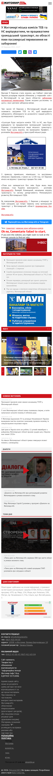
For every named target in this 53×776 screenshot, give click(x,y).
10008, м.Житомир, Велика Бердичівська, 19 (28, 642)
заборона (32, 228)
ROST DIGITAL (18, 772)
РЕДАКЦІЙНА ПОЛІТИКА (7, 736)
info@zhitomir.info (19, 637)
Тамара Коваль (26, 645)
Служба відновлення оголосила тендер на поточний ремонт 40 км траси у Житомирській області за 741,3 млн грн (28, 274)
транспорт (10, 228)
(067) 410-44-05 (13, 639)
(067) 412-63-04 (28, 654)
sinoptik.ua (29, 762)
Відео (5, 329)
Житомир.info (17, 132)
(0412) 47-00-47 (13, 654)
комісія (40, 228)
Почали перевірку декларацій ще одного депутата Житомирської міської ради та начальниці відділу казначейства (26, 283)
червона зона (22, 228)
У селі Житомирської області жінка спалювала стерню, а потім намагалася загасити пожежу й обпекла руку (25, 411)
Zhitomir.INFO (15, 770)
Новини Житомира (12, 396)
